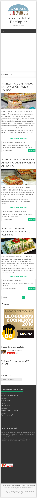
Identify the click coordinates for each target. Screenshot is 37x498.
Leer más (32, 150)
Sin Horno (29, 147)
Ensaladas (21, 145)
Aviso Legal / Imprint (22, 493)
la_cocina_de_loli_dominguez (9, 415)
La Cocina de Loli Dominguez (9, 410)
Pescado (27, 145)
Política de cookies (29, 491)
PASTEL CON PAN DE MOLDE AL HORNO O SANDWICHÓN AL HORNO (18, 162)
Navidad (24, 214)
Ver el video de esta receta (18, 138)
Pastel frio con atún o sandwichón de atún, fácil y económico (15, 231)
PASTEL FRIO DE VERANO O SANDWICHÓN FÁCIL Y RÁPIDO (17, 86)
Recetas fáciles (6, 147)
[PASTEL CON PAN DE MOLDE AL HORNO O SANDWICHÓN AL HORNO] (18, 170)
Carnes (20, 214)
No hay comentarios (10, 288)
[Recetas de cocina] (7, 464)
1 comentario (8, 150)
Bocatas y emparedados (11, 145)
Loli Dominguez (8, 142)
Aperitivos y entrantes (10, 214)
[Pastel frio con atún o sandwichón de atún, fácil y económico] (18, 239)
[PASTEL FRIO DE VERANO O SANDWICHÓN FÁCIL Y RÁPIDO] (18, 94)
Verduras (5, 285)
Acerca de (5, 491)
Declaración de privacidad (9, 493)
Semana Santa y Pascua (18, 147)
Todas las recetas (13, 491)
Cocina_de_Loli (5, 405)
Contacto (21, 491)
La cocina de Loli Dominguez (18, 20)
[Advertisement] (18, 53)
